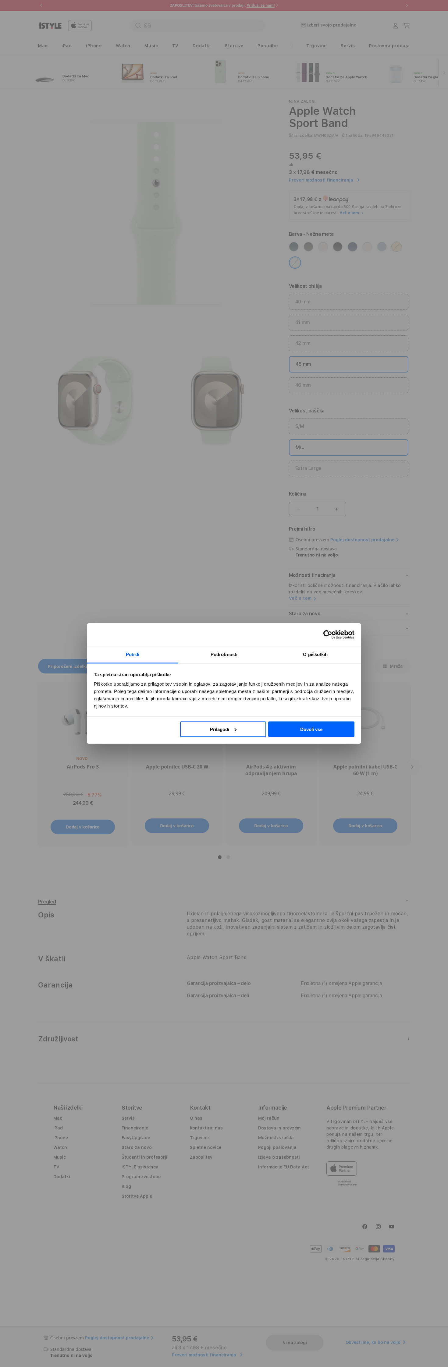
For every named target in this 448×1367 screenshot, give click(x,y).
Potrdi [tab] (132, 654)
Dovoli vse (311, 729)
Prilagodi (219, 729)
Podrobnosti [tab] (224, 654)
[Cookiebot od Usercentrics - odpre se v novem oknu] (327, 634)
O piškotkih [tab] (315, 654)
